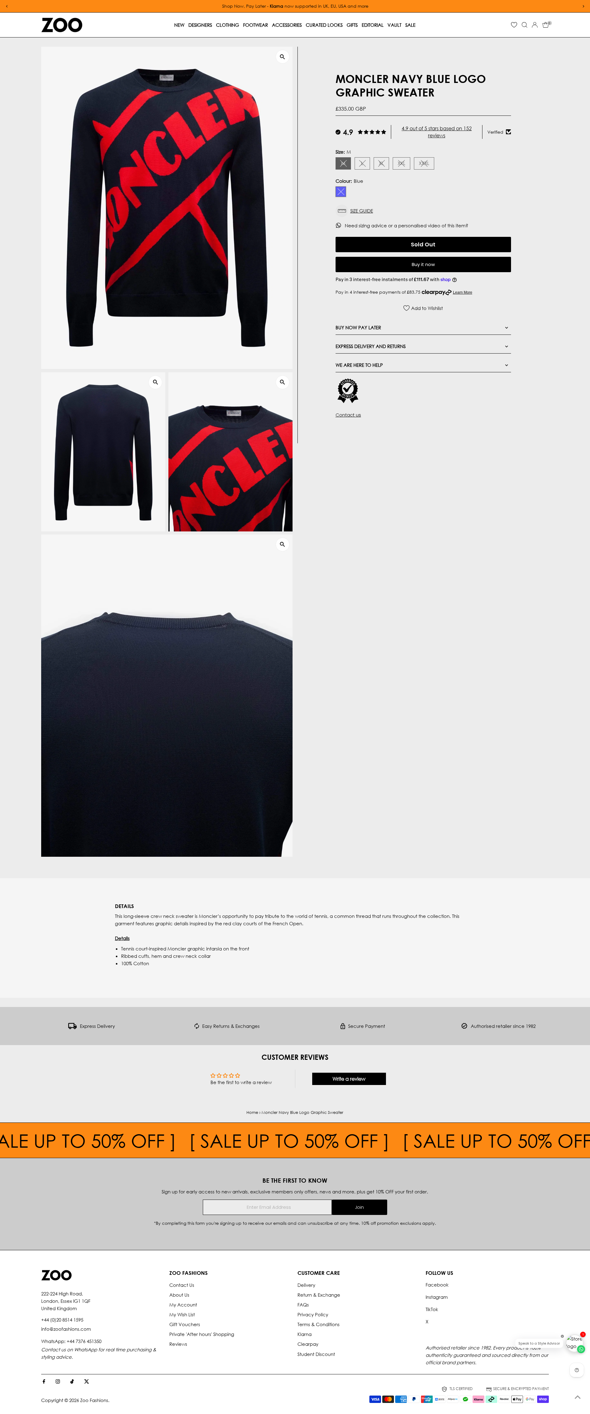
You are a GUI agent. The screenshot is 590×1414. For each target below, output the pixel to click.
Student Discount (316, 1354)
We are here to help (359, 365)
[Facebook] (44, 1381)
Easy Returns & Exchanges (231, 1026)
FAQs (303, 1305)
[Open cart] (545, 25)
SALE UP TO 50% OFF (222, 1140)
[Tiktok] (72, 1381)
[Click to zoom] (282, 57)
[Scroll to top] (578, 1397)
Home (252, 1112)
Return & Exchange (318, 1295)
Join (359, 1207)
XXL (404, 164)
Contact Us (181, 1285)
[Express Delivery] (72, 1027)
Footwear (255, 25)
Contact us (348, 414)
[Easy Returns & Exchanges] (197, 1027)
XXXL (426, 164)
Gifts (352, 25)
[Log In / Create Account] (534, 25)
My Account (183, 1305)
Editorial (373, 25)
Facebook (437, 1285)
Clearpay (307, 1344)
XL (384, 164)
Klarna (304, 1334)
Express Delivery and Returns (371, 346)
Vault (394, 25)
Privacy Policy (312, 1314)
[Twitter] (87, 1381)
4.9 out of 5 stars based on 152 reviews (437, 131)
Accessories (287, 25)
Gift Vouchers (184, 1324)
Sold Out (423, 244)
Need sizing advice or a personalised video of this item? (407, 225)
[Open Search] (524, 25)
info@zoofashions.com (66, 1329)
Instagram (437, 1297)
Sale (410, 25)
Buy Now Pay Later (358, 327)
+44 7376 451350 (84, 1341)
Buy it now (423, 264)
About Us (179, 1295)
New (179, 25)
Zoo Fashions (94, 1400)
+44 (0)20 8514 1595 (62, 1320)
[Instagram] (57, 1381)
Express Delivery (97, 1026)
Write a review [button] (348, 1078)
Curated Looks (324, 25)
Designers (200, 25)
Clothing (227, 25)
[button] (423, 211)
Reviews (178, 1344)
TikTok (432, 1309)
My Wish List (182, 1314)
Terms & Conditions (318, 1324)
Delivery (306, 1285)
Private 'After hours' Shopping (201, 1334)
